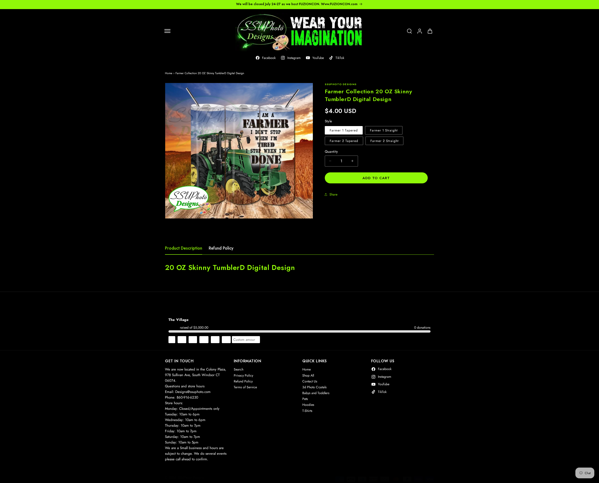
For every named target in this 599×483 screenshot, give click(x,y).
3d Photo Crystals (314, 387)
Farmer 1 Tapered (344, 130)
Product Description (183, 248)
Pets (305, 399)
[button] (167, 31)
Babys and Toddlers (315, 393)
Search (238, 369)
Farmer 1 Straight (384, 130)
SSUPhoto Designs (191, 477)
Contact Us (309, 381)
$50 (226, 339)
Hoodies (308, 405)
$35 (215, 339)
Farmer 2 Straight (384, 140)
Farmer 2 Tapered (344, 140)
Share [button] (333, 194)
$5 (172, 339)
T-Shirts (307, 410)
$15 (193, 339)
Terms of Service (245, 387)
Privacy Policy (243, 375)
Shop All (308, 375)
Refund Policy (221, 248)
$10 (182, 339)
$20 (204, 339)
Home (168, 73)
